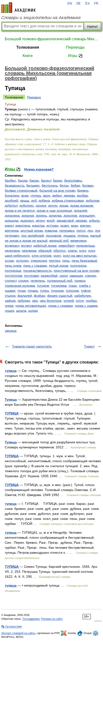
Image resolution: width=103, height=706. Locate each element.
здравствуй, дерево (72, 220)
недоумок (12, 250)
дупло (52, 205)
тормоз (79, 280)
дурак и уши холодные (54, 210)
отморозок (39, 260)
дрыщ (24, 200)
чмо (35, 300)
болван (87, 185)
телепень (37, 280)
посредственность (37, 270)
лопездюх (66, 230)
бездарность (14, 185)
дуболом (92, 200)
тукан (73, 285)
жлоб (51, 220)
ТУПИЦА (12, 413)
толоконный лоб (59, 280)
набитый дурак (45, 245)
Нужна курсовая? (39, 169)
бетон (64, 185)
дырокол (27, 220)
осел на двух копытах (80, 255)
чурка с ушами (86, 305)
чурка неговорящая (30, 305)
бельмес (33, 185)
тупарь (33, 290)
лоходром (53, 235)
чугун (80, 300)
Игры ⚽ (75, 56)
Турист (89, 346)
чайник (10, 300)
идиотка (38, 225)
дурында (11, 220)
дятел (40, 220)
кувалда (51, 230)
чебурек (23, 300)
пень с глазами (35, 265)
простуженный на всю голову (76, 270)
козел (64, 225)
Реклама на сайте (52, 618)
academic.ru (18, 7)
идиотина (22, 225)
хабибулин (82, 295)
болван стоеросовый (21, 190)
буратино (12, 195)
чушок (9, 310)
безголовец (73, 180)
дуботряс (26, 205)
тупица (11, 371)
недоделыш (85, 245)
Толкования (27, 47)
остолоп (22, 260)
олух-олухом (42, 255)
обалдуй (45, 250)
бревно (82, 190)
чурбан (91, 300)
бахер (57, 180)
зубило (94, 220)
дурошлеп (87, 215)
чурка (9, 305)
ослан (9, 260)
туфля (86, 290)
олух (82, 250)
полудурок (78, 265)
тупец (44, 290)
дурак (63, 205)
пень (66, 260)
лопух (81, 230)
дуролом (70, 215)
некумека (29, 250)
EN (70, 3)
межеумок (78, 240)
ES (87, 3)
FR (96, 3)
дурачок (28, 215)
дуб (34, 200)
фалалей (24, 295)
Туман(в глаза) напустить (32, 346)
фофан (39, 295)
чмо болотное (51, 300)
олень (72, 250)
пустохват (31, 275)
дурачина (12, 215)
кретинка (12, 230)
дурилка (55, 215)
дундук (41, 205)
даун (46, 195)
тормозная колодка (20, 285)
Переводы (75, 47)
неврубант (66, 245)
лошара (69, 235)
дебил (57, 195)
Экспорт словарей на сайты (18, 633)
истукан (52, 225)
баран (34, 180)
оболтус (59, 250)
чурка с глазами (60, 305)
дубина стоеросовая (68, 200)
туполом (72, 290)
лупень (82, 235)
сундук (23, 280)
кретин (85, 225)
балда (23, 180)
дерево (69, 195)
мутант (26, 245)
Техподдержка (31, 618)
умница (11, 331)
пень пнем (13, 265)
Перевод (34, 97)
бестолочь (50, 185)
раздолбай (49, 275)
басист (46, 180)
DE (78, 3)
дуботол (11, 205)
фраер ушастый (59, 295)
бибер (75, 185)
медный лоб (59, 240)
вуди (25, 195)
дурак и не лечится (20, 210)
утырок (10, 295)
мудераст (12, 245)
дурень (41, 215)
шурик (33, 310)
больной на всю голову (57, 190)
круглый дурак (32, 230)
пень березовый (84, 260)
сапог (63, 275)
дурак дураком (81, 205)
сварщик (76, 275)
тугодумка (59, 285)
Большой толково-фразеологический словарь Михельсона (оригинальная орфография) (51, 39)
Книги (28, 56)
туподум (57, 290)
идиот (9, 225)
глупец (35, 195)
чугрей (68, 300)
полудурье (13, 270)
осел (57, 255)
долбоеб (11, 200)
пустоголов (13, 275)
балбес (10, 180)
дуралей (80, 210)
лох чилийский (32, 235)
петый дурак (58, 265)
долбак (82, 195)
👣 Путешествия (11, 626)
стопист (10, 280)
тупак (21, 290)
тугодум (43, 285)
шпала (21, 310)
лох (90, 230)
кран (74, 225)
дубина (44, 200)
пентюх (54, 260)
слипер (90, 275)
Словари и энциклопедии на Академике (41, 17)
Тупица (11, 399)
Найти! (92, 26)
